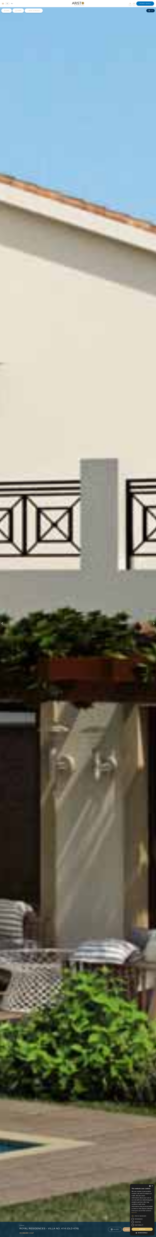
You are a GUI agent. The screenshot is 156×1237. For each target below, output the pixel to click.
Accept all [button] (142, 1229)
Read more (134, 1212)
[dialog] (142, 1209)
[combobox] (150, 1186)
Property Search (145, 3)
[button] (142, 1233)
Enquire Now (129, 1229)
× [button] (152, 1185)
